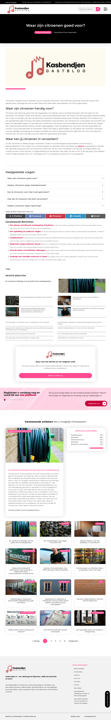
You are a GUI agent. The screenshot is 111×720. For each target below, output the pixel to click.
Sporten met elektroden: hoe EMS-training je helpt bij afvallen (88, 309)
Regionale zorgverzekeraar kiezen (25, 244)
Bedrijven (75, 442)
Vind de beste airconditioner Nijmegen (27, 250)
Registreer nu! (94, 403)
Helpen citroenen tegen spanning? (55, 206)
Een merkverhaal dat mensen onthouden (72, 334)
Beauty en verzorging (79, 444)
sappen (81, 146)
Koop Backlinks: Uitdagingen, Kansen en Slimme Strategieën (82, 693)
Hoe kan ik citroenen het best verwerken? (55, 199)
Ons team (77, 681)
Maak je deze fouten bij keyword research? (20, 334)
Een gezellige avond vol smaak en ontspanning (22, 338)
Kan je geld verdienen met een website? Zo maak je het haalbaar (81, 701)
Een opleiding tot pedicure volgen (25, 231)
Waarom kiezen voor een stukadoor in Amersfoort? (86, 298)
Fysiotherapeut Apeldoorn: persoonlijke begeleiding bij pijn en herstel (80, 323)
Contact (76, 685)
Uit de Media (78, 672)
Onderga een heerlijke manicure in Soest (28, 256)
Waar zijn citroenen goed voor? (55, 178)
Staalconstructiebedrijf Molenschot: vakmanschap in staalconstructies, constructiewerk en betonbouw (72, 2)
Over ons (77, 678)
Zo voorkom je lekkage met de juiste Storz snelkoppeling (28, 281)
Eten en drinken (43, 32)
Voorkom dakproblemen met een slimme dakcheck (76, 328)
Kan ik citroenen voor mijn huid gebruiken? (55, 192)
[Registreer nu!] (104, 403)
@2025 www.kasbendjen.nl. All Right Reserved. (21, 716)
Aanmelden (78, 688)
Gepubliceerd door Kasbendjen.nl (24, 510)
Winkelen (75, 437)
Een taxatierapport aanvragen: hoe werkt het (36, 297)
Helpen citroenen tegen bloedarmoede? (55, 185)
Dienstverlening (77, 440)
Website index (75, 716)
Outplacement (16, 238)
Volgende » (74, 641)
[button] (106, 9)
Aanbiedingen (76, 435)
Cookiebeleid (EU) (90, 716)
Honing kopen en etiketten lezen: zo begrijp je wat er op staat (27, 322)
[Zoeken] (98, 9)
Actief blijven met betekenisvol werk (70, 338)
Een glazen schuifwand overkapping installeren (31, 225)
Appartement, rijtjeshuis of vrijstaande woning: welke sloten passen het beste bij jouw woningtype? (29, 329)
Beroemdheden (79, 668)
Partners (77, 675)
